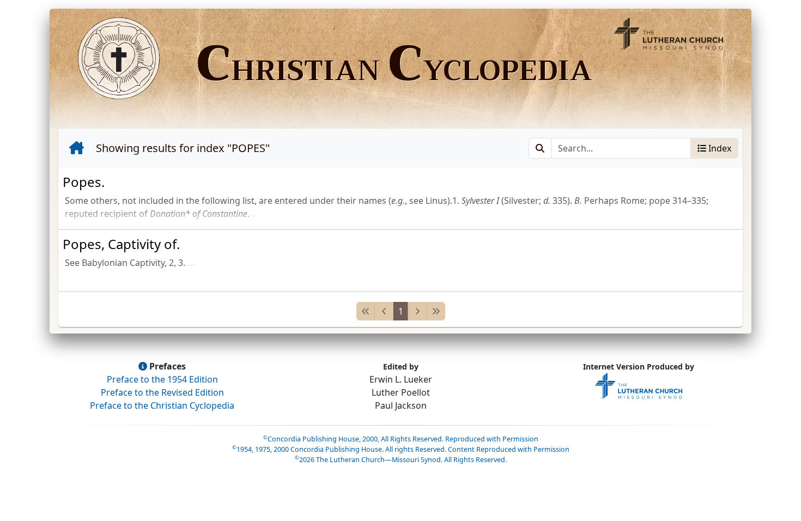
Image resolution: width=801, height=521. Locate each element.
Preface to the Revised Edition (162, 392)
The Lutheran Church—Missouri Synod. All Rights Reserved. (401, 459)
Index (718, 148)
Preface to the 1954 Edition (162, 379)
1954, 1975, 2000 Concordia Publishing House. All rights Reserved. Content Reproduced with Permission (400, 449)
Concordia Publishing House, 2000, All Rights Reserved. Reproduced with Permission (400, 439)
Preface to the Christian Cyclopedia (162, 405)
